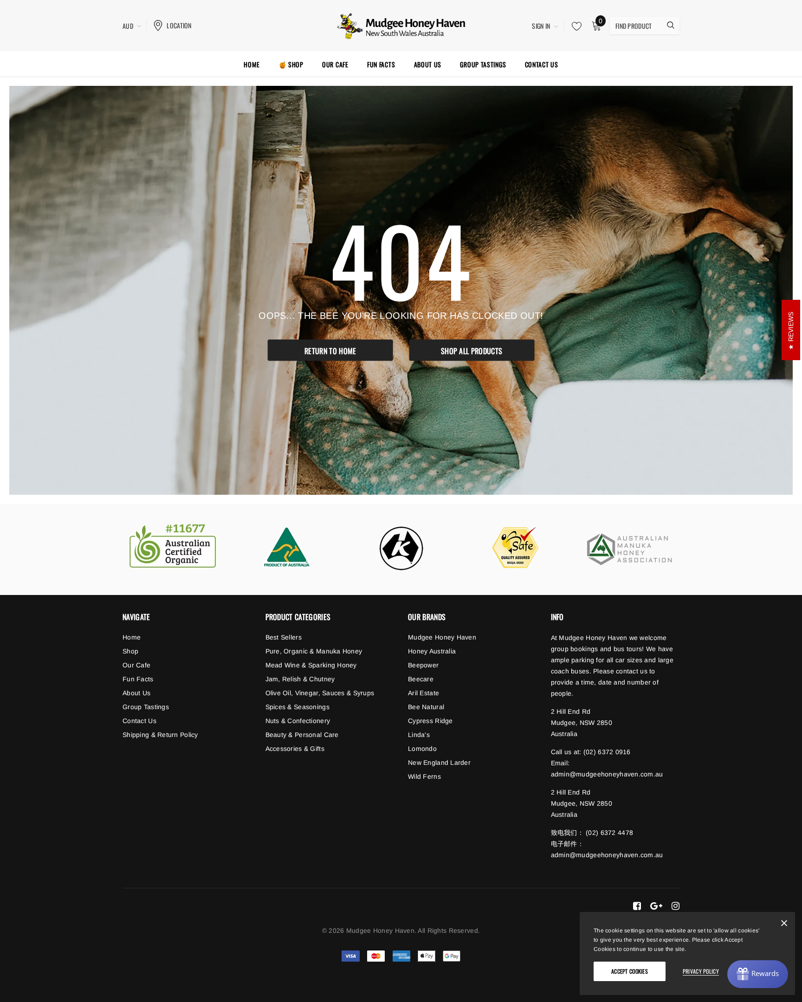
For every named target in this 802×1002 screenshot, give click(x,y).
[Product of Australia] (287, 547)
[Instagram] (675, 906)
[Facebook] (637, 906)
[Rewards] (757, 974)
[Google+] (656, 906)
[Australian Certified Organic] (173, 546)
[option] (173, 546)
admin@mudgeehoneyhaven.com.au (607, 774)
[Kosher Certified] (401, 548)
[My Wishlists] (574, 26)
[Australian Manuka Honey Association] (629, 549)
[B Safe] (515, 548)
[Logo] (401, 25)
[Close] (784, 925)
